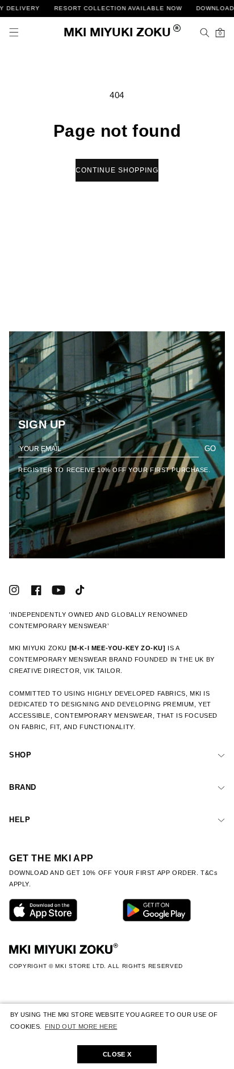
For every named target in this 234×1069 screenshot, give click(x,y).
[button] (14, 32)
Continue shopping (117, 170)
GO (210, 448)
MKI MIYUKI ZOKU (117, 33)
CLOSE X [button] (117, 1054)
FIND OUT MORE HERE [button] (81, 1026)
